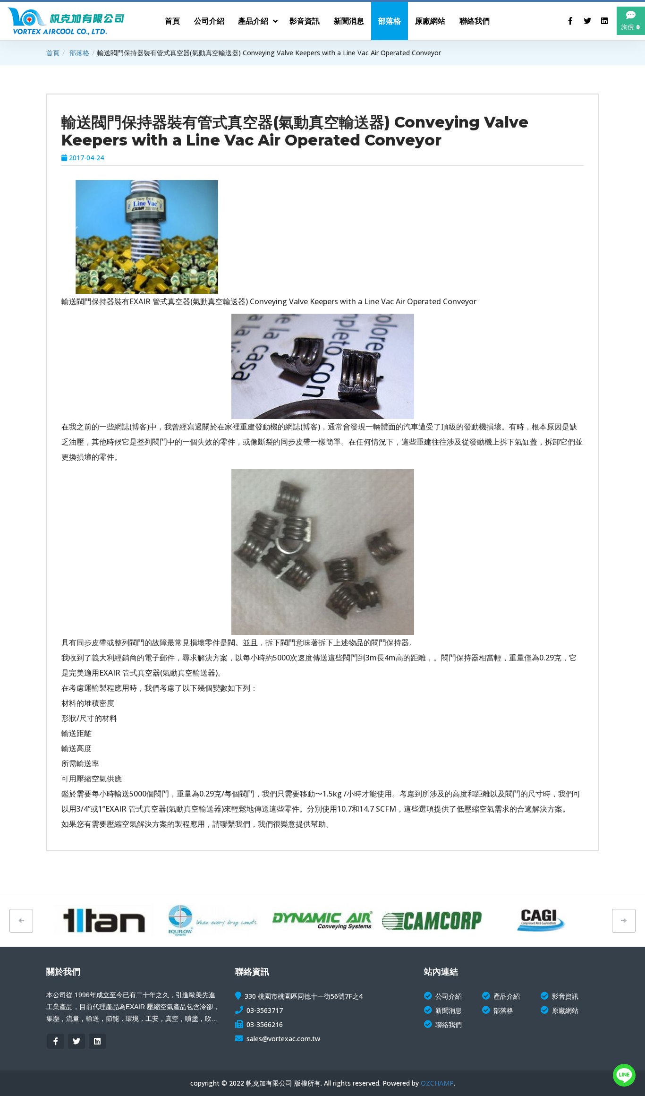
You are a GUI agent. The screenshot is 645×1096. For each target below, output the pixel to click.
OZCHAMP (437, 1083)
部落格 (79, 52)
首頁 (52, 52)
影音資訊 (565, 996)
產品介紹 (506, 996)
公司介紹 (448, 996)
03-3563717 (264, 1010)
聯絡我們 (448, 1024)
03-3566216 (264, 1024)
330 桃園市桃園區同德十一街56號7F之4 (304, 996)
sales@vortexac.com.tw (283, 1038)
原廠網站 (565, 1010)
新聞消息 (448, 1010)
